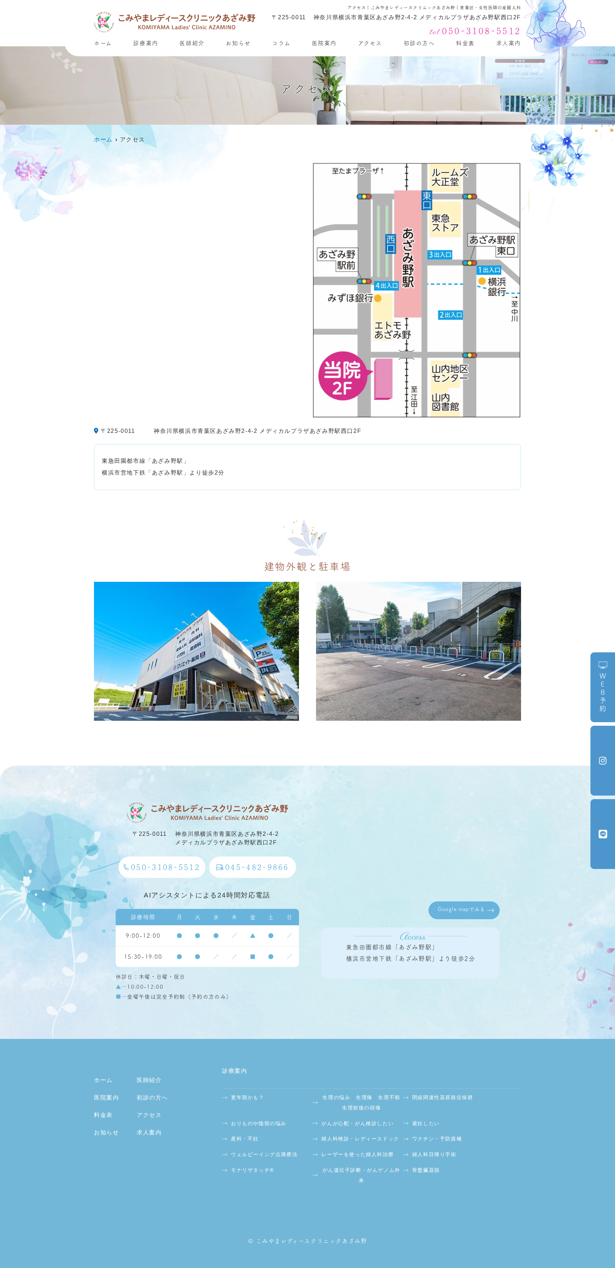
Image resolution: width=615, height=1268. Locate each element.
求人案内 (508, 43)
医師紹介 (191, 43)
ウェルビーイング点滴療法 (264, 1154)
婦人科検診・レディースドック (360, 1139)
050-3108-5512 (165, 867)
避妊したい (426, 1123)
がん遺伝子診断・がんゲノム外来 (361, 1175)
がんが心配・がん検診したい (357, 1123)
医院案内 (324, 43)
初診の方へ (419, 43)
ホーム (103, 43)
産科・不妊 (245, 1139)
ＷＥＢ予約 (602, 692)
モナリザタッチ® (252, 1170)
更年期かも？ (247, 1097)
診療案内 (145, 43)
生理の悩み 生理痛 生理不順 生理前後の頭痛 (361, 1102)
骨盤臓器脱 (426, 1170)
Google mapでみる (461, 909)
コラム (281, 43)
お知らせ (238, 43)
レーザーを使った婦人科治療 (357, 1154)
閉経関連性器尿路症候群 (442, 1097)
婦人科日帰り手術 (434, 1154)
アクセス (370, 43)
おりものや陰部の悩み (259, 1123)
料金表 (465, 43)
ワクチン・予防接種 (437, 1139)
